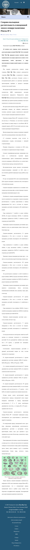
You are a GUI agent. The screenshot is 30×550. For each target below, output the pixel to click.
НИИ (16, 534)
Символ (16, 528)
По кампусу (16, 545)
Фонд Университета (16, 543)
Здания (16, 540)
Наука (11, 34)
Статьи (14, 34)
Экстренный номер (16, 522)
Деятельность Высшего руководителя (16, 517)
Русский (16, 2)
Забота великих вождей (16, 520)
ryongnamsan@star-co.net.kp (16, 509)
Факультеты (16, 531)
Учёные (16, 537)
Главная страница (5, 34)
